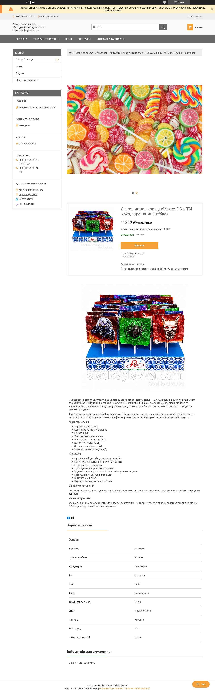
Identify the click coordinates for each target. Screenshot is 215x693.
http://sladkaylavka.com (31, 190)
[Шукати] (163, 27)
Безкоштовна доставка (132, 264)
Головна (21, 39)
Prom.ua (123, 685)
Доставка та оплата (110, 39)
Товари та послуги (84, 53)
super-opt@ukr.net (28, 194)
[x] (72, 518)
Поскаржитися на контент (111, 688)
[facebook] (68, 518)
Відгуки (20, 73)
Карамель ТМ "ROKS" (109, 53)
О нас (69, 39)
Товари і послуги (44, 39)
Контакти (85, 39)
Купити (139, 245)
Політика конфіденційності (137, 688)
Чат (203, 684)
